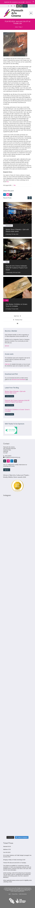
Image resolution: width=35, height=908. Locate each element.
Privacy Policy (15, 894)
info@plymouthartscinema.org (12, 457)
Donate (25, 6)
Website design (17, 891)
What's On (28, 2)
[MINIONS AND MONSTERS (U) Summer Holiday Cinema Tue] (17, 608)
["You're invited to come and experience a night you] (17, 524)
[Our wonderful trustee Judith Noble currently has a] (17, 726)
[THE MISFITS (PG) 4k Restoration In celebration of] (17, 810)
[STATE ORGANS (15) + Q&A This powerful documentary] (17, 574)
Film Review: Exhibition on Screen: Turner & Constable (17, 410)
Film (15, 185)
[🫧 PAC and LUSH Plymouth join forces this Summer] (17, 692)
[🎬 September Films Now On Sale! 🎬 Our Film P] (17, 557)
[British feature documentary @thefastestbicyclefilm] (17, 541)
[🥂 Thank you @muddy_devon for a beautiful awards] (17, 709)
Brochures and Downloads (18, 379)
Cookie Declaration (23, 894)
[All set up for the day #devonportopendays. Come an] (17, 675)
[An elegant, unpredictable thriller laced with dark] (17, 759)
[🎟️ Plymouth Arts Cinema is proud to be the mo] (17, 776)
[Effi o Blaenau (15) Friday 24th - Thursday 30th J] (17, 658)
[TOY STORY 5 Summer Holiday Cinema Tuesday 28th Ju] (17, 625)
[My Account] (17, 6)
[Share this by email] (7, 194)
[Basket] (20, 6)
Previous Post (18, 319)
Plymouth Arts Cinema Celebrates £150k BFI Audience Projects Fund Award (17, 401)
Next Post (16, 316)
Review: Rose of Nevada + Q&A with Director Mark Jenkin (15, 392)
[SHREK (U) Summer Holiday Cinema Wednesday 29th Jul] (17, 591)
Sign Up (6, 469)
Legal (9, 894)
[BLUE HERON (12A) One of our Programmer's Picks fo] (17, 827)
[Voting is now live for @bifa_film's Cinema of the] (17, 507)
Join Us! (7, 346)
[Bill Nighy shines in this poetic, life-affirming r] (17, 743)
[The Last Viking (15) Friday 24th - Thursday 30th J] (17, 642)
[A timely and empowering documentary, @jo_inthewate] (17, 793)
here (8, 181)
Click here (7, 364)
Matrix (23, 891)
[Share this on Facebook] (4, 194)
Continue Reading (9, 396)
